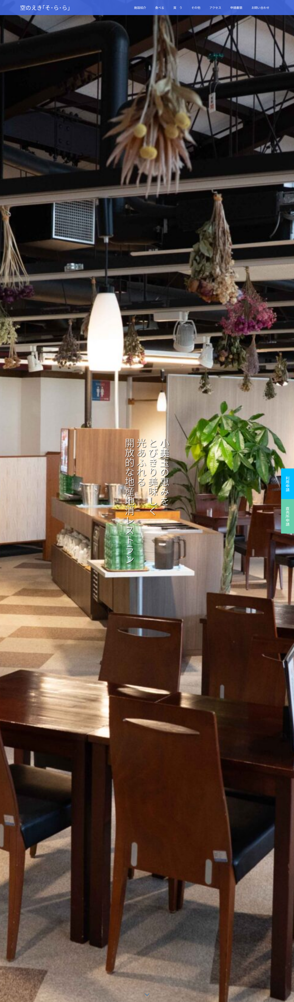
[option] (147, 501)
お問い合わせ (260, 7)
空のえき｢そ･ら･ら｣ (45, 7)
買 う (177, 7)
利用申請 (287, 484)
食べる (159, 7)
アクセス (215, 7)
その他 (195, 7)
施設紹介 (140, 7)
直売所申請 (287, 516)
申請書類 (236, 7)
